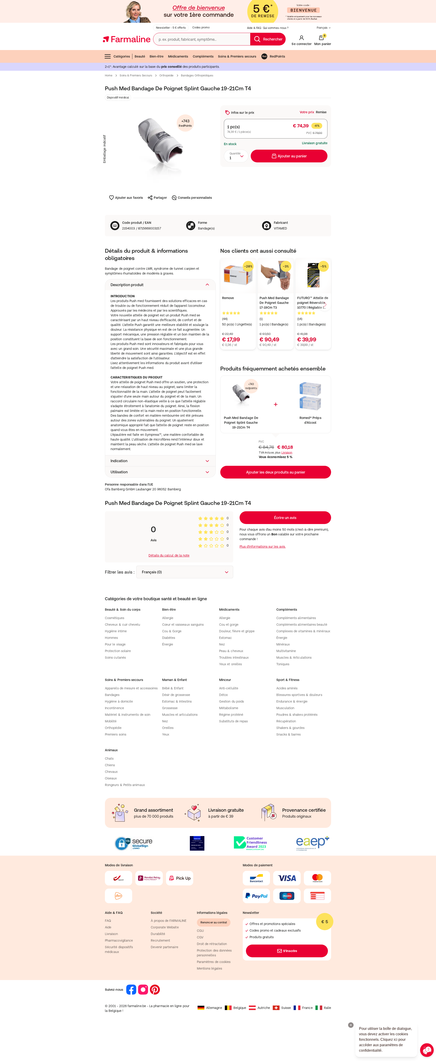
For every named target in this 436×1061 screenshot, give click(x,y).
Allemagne (214, 1008)
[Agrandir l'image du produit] (160, 149)
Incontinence (114, 708)
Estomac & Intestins (177, 701)
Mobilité (111, 721)
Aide (108, 927)
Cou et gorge (228, 624)
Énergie (167, 644)
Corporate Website (164, 927)
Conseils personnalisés (195, 197)
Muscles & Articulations (294, 657)
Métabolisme (228, 708)
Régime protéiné (231, 714)
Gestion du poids (231, 701)
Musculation (285, 708)
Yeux (165, 734)
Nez (222, 644)
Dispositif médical (118, 97)
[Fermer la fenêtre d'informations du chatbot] (351, 1025)
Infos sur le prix (242, 112)
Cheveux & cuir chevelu (122, 624)
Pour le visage (115, 644)
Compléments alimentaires (296, 618)
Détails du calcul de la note (169, 555)
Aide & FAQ (254, 28)
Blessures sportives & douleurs (299, 695)
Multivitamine (286, 651)
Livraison (286, 452)
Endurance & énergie (291, 701)
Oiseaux (111, 778)
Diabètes (168, 638)
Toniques (283, 664)
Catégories (122, 56)
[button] (160, 284)
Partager (160, 197)
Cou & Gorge (172, 631)
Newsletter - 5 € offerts (171, 27)
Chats (109, 758)
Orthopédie (166, 75)
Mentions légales (209, 968)
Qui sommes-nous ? (275, 28)
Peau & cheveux (231, 651)
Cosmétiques (114, 618)
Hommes (111, 638)
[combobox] (236, 156)
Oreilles (168, 728)
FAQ (108, 920)
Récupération (286, 721)
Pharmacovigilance (119, 940)
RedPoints (277, 56)
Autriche (264, 1008)
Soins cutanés (115, 657)
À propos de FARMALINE (168, 920)
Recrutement (160, 940)
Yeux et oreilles (230, 664)
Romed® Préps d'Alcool (310, 420)
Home (108, 75)
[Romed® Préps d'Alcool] (310, 396)
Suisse (286, 1008)
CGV (200, 937)
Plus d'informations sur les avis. (263, 546)
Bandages (112, 695)
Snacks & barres (288, 734)
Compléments (203, 56)
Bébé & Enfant (173, 688)
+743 (185, 123)
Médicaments (178, 56)
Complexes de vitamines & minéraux (303, 631)
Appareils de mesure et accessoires (131, 688)
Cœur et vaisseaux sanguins (183, 624)
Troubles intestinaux (234, 657)
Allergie (167, 618)
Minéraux (283, 644)
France (307, 1008)
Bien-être (157, 56)
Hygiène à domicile (119, 701)
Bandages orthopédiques (197, 75)
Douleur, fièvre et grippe (237, 631)
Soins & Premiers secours (237, 56)
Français (322, 27)
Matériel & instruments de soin (127, 714)
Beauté (140, 56)
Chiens (110, 765)
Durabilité (158, 934)
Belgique (239, 1008)
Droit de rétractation (212, 944)
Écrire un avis (285, 518)
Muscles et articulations (180, 714)
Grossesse (170, 708)
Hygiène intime (116, 631)
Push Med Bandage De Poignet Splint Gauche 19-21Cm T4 (241, 422)
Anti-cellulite (228, 688)
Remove (228, 298)
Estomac (225, 638)
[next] (324, 304)
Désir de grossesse (176, 695)
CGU (200, 930)
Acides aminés (287, 688)
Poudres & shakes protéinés (297, 714)
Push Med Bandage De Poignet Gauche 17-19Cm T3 (274, 302)
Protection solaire (118, 651)
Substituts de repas (233, 721)
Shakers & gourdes (290, 728)
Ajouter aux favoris (129, 197)
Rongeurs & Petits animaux (125, 785)
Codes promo (201, 27)
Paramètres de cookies (213, 962)
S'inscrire (290, 951)
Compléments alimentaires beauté (301, 624)
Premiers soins (115, 734)
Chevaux (111, 772)
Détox (223, 695)
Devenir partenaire (164, 947)
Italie (327, 1008)
